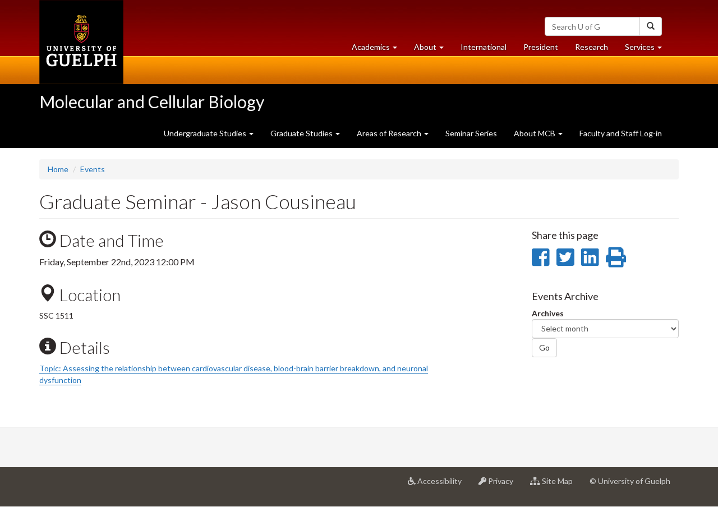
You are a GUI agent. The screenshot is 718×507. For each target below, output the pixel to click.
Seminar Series (471, 133)
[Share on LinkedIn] (590, 257)
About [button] (433, 50)
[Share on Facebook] (540, 257)
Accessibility (443, 485)
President (540, 47)
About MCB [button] (535, 133)
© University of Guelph (630, 481)
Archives (548, 313)
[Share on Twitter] (565, 257)
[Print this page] (616, 257)
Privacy (504, 485)
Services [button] (647, 50)
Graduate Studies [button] (302, 133)
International (484, 47)
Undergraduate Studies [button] (206, 133)
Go (544, 347)
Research (595, 50)
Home (58, 169)
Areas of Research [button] (390, 133)
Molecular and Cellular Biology (151, 101)
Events (92, 169)
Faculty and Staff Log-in (620, 133)
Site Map (560, 485)
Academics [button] (379, 50)
